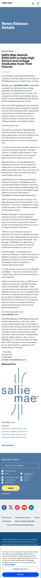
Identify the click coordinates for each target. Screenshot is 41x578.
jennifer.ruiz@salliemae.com (14, 360)
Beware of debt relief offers (25, 521)
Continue (20, 574)
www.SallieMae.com (10, 314)
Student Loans (9, 482)
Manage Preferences (20, 569)
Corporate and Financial (12, 477)
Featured (26, 477)
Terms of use (6, 517)
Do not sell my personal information (20, 525)
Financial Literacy (10, 480)
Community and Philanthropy (29, 474)
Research (27, 480)
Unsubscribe (5, 493)
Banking (7, 473)
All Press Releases (10, 471)
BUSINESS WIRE (21, 85)
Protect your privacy (23, 517)
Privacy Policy (10, 564)
